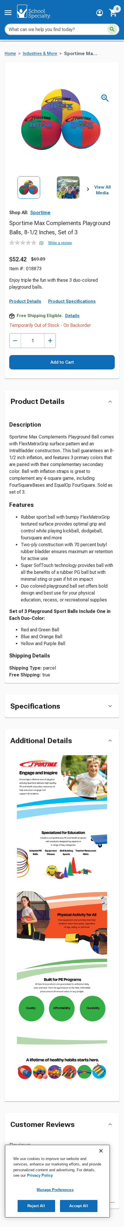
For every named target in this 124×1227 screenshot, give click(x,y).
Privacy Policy (40, 1175)
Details (72, 315)
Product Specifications (72, 301)
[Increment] (50, 340)
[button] (100, 13)
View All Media (102, 190)
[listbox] (48, 200)
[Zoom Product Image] (105, 98)
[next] (88, 190)
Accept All (78, 1206)
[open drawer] (8, 13)
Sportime (40, 212)
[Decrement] (15, 340)
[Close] (101, 1150)
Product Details (25, 301)
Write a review (60, 243)
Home (10, 53)
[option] (28, 200)
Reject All (36, 1206)
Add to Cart (62, 362)
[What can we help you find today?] (112, 29)
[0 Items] (113, 12)
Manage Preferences (55, 1190)
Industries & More (40, 53)
